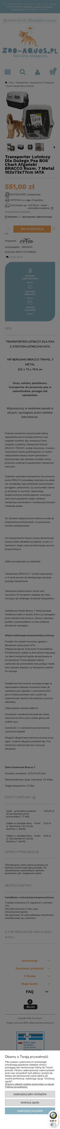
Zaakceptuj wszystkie (30, 1110)
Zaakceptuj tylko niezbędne (30, 1094)
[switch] (53, 1124)
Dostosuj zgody (30, 1102)
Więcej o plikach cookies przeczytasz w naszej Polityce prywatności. (29, 1085)
